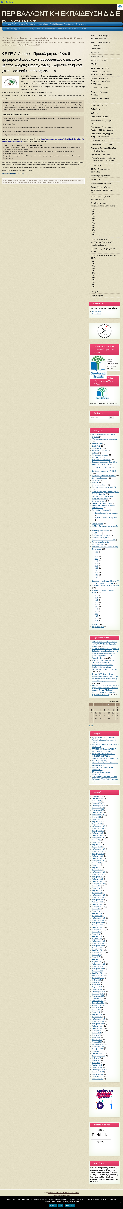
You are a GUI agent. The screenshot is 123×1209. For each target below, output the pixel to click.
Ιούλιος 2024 (96, 801)
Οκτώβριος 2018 (97, 927)
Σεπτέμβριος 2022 (98, 838)
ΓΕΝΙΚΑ (94, 64)
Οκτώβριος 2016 (97, 973)
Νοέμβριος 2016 (97, 971)
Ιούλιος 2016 (96, 980)
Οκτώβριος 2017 (97, 950)
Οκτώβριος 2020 (97, 881)
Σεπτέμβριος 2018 (98, 929)
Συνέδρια (94, 292)
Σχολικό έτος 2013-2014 (100, 87)
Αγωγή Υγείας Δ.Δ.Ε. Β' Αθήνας (103, 737)
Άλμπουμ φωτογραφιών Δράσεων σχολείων (100, 36)
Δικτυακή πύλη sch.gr (99, 760)
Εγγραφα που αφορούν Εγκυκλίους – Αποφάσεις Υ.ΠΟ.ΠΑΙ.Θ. (100, 81)
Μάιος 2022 (96, 842)
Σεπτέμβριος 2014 (98, 1030)
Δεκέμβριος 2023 (98, 810)
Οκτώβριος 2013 (97, 1053)
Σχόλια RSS (96, 314)
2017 (93, 221)
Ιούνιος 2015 (96, 1010)
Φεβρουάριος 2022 (98, 849)
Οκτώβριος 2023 (97, 812)
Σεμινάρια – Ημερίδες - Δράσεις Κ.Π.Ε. (53, 180)
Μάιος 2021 (96, 865)
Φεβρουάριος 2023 (98, 826)
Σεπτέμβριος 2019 (98, 906)
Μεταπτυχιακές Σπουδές (100, 176)
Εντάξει (53, 1205)
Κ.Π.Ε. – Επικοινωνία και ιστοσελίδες (100, 170)
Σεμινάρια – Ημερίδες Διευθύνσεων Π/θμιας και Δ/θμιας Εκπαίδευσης (102, 242)
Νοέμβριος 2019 (97, 902)
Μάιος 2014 (96, 1037)
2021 (93, 230)
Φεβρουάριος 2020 (98, 895)
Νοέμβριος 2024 (97, 796)
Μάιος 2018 (96, 934)
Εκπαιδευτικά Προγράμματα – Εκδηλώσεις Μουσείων (103, 135)
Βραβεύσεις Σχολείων (99, 60)
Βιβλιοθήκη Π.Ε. (97, 56)
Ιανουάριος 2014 (98, 1047)
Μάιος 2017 (96, 957)
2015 (93, 216)
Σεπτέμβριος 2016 (98, 975)
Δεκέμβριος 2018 (98, 923)
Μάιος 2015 (96, 1012)
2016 (93, 218)
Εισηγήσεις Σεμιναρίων (100, 105)
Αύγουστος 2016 (98, 978)
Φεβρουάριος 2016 (98, 991)
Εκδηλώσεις (95, 109)
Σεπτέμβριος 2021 (98, 861)
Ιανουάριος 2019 (98, 920)
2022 (93, 232)
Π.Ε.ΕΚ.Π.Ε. (95, 179)
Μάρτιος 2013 (97, 1067)
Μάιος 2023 (96, 819)
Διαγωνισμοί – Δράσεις (100, 68)
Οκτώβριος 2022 (97, 835)
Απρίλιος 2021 (97, 867)
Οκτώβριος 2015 (97, 1001)
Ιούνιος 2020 (96, 886)
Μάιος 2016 (96, 985)
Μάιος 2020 (96, 888)
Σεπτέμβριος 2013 (98, 1056)
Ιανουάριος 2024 (98, 808)
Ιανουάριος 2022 (98, 851)
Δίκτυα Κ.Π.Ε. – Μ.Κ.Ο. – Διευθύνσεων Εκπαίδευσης (101, 73)
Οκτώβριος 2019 (97, 904)
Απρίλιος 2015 (97, 1014)
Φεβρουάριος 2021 (98, 872)
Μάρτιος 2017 (97, 962)
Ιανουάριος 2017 (98, 966)
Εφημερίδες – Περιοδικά (100, 155)
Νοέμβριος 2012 (97, 1076)
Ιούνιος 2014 (96, 1035)
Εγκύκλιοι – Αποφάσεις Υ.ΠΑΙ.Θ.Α (100, 100)
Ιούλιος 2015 (96, 1008)
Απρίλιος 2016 (97, 987)
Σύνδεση (9, 2)
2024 (39, 180)
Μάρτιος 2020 (97, 893)
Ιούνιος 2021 (96, 863)
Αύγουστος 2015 (98, 1005)
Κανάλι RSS (96, 312)
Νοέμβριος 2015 (97, 998)
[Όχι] (120, 1202)
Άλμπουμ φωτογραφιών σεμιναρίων (100, 43)
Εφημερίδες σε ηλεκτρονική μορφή (104, 158)
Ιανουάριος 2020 (98, 897)
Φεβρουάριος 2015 (98, 1019)
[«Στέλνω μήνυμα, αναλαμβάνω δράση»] (104, 393)
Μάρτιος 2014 (97, 1042)
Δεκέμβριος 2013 (98, 1049)
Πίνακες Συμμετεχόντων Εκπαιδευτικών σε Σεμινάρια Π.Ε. (102, 190)
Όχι (61, 1205)
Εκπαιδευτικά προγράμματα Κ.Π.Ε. (102, 122)
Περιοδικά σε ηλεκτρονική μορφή (103, 160)
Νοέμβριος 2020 (97, 879)
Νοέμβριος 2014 (97, 1026)
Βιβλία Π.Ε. (95, 53)
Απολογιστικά (96, 49)
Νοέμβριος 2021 (97, 856)
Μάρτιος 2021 (97, 870)
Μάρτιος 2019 (97, 916)
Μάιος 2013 (96, 1063)
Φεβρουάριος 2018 (98, 941)
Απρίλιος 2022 (97, 844)
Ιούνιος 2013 (96, 1060)
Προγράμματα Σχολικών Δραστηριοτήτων (100, 197)
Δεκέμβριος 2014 (98, 1024)
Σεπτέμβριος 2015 (98, 1003)
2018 (93, 223)
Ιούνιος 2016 (96, 982)
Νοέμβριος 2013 (97, 1051)
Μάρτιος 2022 (97, 847)
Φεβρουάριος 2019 (98, 918)
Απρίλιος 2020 (97, 890)
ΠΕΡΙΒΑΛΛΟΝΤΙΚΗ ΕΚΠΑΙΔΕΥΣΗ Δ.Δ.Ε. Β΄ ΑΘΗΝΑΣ (63, 1193)
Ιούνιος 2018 (96, 932)
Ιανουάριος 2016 (98, 994)
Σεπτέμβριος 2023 (98, 815)
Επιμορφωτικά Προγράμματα (102, 144)
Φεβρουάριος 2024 (98, 805)
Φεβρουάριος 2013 (98, 1070)
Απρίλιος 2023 (97, 822)
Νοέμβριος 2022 (97, 833)
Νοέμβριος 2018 (97, 925)
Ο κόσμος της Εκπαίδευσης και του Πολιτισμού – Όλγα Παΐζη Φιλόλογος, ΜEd (105, 779)
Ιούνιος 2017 (96, 955)
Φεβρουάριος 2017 (98, 964)
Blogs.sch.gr (66, 1195)
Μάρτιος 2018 (97, 939)
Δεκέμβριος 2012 (98, 1074)
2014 (93, 214)
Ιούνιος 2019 (96, 909)
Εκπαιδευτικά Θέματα (99, 117)
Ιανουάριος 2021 (98, 874)
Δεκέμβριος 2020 (98, 877)
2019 (93, 225)
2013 (93, 212)
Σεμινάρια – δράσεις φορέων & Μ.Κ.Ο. (103, 250)
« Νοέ (91, 726)
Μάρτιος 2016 (97, 989)
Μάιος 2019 (96, 911)
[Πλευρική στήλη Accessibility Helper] (120, 7)
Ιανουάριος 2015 (98, 1021)
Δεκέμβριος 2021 (98, 854)
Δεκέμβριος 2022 (98, 831)
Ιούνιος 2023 (96, 817)
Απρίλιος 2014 (97, 1040)
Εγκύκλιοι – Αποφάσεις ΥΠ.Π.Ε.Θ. (100, 93)
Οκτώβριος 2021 (97, 858)
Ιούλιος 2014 (96, 1033)
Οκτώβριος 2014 (97, 1028)
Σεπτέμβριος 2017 (98, 952)
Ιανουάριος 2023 (98, 828)
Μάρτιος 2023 (97, 824)
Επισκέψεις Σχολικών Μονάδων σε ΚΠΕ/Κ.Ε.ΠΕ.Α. (103, 149)
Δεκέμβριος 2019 (98, 900)
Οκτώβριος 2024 (97, 799)
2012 (93, 209)
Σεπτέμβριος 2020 (98, 884)
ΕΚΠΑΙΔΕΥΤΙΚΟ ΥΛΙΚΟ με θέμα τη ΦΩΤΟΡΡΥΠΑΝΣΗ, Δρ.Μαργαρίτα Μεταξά (104, 644)
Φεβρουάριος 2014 (98, 1044)
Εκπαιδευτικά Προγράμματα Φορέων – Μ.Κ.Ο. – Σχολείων (102, 128)
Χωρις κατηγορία (97, 295)
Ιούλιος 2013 (96, 1058)
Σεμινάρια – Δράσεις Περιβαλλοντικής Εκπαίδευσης (103, 204)
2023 (93, 235)
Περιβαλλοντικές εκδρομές (101, 183)
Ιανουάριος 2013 (98, 1072)
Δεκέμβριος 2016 (98, 968)
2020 (93, 228)
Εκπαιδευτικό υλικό (98, 140)
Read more (70, 1205)
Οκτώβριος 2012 (97, 1079)
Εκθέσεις (94, 113)
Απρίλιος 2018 (97, 936)
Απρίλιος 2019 (97, 913)
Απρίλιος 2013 (97, 1065)
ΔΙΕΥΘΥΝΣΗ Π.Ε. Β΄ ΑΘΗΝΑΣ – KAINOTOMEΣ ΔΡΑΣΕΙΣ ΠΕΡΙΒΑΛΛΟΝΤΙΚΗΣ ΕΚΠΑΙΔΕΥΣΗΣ (105, 756)
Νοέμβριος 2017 (97, 948)
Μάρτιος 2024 (97, 803)
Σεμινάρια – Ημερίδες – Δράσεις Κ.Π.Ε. (103, 256)
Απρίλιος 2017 (97, 959)
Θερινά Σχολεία (97, 165)
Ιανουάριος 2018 (98, 943)
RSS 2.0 (36, 182)
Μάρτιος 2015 (97, 1017)
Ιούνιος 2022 (96, 840)
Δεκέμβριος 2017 (98, 946)
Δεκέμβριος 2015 (98, 996)
